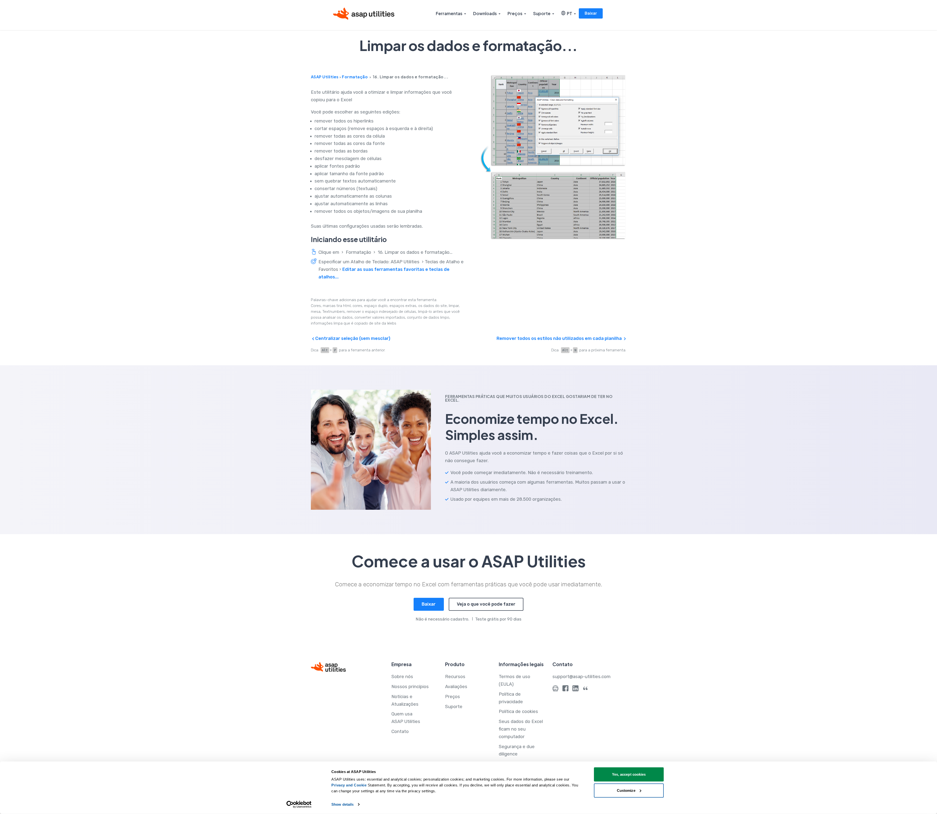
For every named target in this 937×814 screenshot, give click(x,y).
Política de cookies (518, 711)
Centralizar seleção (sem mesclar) (352, 338)
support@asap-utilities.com (581, 676)
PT (568, 13)
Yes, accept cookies (629, 774)
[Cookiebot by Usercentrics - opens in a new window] (299, 804)
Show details (342, 804)
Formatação (355, 76)
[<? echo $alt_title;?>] (552, 157)
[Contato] (555, 689)
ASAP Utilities (325, 76)
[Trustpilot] (585, 689)
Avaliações (456, 686)
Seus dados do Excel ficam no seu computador (521, 729)
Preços (515, 13)
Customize (626, 790)
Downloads (485, 13)
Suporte (541, 13)
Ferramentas (449, 13)
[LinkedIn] (575, 689)
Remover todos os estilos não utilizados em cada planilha (560, 338)
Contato (400, 731)
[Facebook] (565, 689)
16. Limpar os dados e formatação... (415, 252)
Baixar (591, 13)
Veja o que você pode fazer (486, 604)
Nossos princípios (410, 686)
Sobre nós (402, 676)
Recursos (455, 676)
